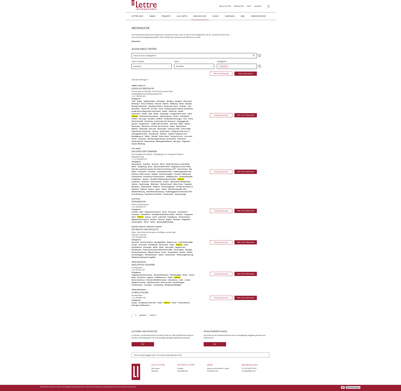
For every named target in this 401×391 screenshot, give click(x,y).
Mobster (135, 129)
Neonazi (161, 219)
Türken (152, 222)
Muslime (153, 219)
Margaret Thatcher (139, 282)
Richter (182, 252)
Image (152, 16)
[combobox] (152, 66)
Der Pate (154, 109)
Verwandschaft (137, 141)
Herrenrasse (163, 245)
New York (152, 129)
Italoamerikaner (166, 116)
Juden (154, 217)
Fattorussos (136, 114)
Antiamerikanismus (161, 275)
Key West (151, 119)
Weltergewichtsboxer (164, 141)
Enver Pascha (183, 169)
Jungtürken (136, 182)
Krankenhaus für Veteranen (165, 121)
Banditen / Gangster (174, 101)
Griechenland (137, 176)
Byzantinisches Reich (162, 166)
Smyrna (151, 189)
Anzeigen (230, 16)
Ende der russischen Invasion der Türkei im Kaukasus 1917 (154, 169)
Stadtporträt (157, 94)
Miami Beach (181, 126)
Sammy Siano (165, 131)
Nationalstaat (146, 187)
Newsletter (239, 6)
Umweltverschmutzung (155, 192)
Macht (155, 247)
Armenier (155, 164)
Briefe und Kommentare (140, 204)
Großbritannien (172, 176)
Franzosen (151, 171)
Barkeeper (136, 104)
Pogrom (169, 219)
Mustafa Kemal (166, 184)
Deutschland (182, 212)
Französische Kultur (164, 171)
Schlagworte (222, 61)
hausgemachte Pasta (178, 114)
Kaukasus (145, 182)
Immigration (136, 179)
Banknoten (187, 101)
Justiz (186, 245)
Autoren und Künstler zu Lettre (218, 368)
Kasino (176, 116)
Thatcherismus (137, 285)
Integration (188, 214)
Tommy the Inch (176, 136)
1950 (133, 101)
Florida (144, 114)
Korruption (147, 247)
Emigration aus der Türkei (181, 166)
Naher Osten (178, 184)
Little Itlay (173, 124)
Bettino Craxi (172, 242)
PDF (142, 344)
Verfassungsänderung (185, 255)
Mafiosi (187, 124)
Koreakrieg (149, 121)
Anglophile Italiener (143, 264)
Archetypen (160, 101)
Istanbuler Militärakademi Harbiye (163, 179)
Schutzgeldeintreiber (139, 134)
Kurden (166, 182)
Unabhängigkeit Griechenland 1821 (178, 192)
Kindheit (159, 119)
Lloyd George (144, 184)
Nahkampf (143, 129)
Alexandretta (136, 164)
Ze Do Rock (136, 199)
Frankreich (142, 171)
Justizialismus (137, 247)
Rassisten (176, 219)
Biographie (135, 157)
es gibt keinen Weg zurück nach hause (146, 111)
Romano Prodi (166, 282)
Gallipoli (155, 174)
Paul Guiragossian (168, 187)
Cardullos (182, 106)
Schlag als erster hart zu (180, 131)
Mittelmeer (154, 184)
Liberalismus (173, 280)
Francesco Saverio (154, 227)
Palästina (156, 187)
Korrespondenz (137, 267)
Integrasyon (139, 201)
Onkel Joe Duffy (174, 129)
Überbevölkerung (138, 192)
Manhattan (136, 126)
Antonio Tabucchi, (139, 227)
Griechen (179, 214)
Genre (176, 61)
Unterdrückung (137, 194)
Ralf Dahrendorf (153, 282)
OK (343, 387)
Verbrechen (181, 139)
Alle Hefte (182, 16)
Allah (141, 212)
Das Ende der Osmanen (144, 151)
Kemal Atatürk (156, 182)
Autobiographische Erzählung (142, 94)
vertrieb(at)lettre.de (248, 371)
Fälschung (172, 111)
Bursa (150, 166)
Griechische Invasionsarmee (154, 176)
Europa (134, 245)
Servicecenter (258, 16)
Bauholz (158, 104)
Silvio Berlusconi (151, 255)
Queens (155, 131)
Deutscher (172, 212)
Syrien (157, 189)
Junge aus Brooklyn (143, 88)
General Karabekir (166, 174)
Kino (185, 119)
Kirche (190, 119)
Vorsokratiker (168, 194)
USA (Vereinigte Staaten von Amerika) (161, 139)
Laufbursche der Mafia (159, 124)
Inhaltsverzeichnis (221, 115)
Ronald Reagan (178, 282)
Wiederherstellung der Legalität (143, 257)
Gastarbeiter (145, 214)
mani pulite (169, 247)
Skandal (154, 136)
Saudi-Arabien (137, 222)
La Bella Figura (140, 292)
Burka (164, 212)
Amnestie (135, 242)
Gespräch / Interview (139, 235)
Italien (189, 114)
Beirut (162, 164)
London (187, 280)
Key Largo (142, 119)
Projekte (166, 16)
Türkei (164, 189)
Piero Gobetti (179, 250)
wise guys (176, 141)
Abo (243, 16)
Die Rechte (141, 277)
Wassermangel (180, 194)
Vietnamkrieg (149, 141)
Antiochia (146, 164)
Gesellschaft (152, 245)
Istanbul (145, 179)
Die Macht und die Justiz (145, 229)
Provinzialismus (184, 303)
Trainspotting (158, 285)
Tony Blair (148, 285)
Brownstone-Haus (171, 106)
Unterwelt (142, 139)
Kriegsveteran (144, 124)
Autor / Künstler (138, 61)
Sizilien (147, 136)
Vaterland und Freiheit (153, 194)
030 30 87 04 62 (251, 368)
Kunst (216, 16)
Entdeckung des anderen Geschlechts (179, 109)
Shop (249, 6)
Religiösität (186, 219)
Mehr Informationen (353, 387)
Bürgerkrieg (142, 166)
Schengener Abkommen (141, 305)
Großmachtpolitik (186, 176)
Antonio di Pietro (146, 242)
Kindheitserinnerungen (173, 119)
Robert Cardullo (138, 86)
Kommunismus (184, 217)
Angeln (139, 101)
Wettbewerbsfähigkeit (173, 285)
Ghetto (156, 114)
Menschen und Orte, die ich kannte (155, 126)
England (150, 277)
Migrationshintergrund (140, 219)
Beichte (166, 104)
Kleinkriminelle (137, 121)
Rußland (143, 189)
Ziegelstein (186, 141)
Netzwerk (154, 371)
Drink (161, 109)
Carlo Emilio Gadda (185, 242)
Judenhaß (162, 217)
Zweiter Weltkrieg (138, 144)
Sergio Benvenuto (139, 262)
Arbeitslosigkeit (176, 275)
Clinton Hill (145, 109)
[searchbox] (151, 66)
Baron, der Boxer (147, 104)
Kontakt (257, 6)
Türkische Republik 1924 (177, 189)
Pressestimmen (212, 371)
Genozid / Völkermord (182, 174)
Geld (150, 114)
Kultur (174, 303)
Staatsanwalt (170, 255)
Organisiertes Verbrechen (141, 131)
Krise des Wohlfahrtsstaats (156, 280)
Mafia (181, 124)
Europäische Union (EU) (147, 303)
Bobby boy (174, 104)
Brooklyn (188, 104)
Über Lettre (155, 368)
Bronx (181, 104)
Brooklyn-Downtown (139, 106)
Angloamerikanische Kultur (142, 275)
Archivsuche (200, 16)
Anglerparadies (149, 101)
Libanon (135, 184)
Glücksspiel (164, 114)
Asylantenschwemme (153, 212)
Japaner (148, 217)
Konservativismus (138, 280)
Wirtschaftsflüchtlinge (165, 222)
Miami (172, 126)
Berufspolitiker (160, 242)
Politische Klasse (154, 252)
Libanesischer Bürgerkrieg (180, 182)
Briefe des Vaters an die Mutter (178, 164)
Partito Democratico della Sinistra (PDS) (157, 250)
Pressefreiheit (173, 252)
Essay (142, 157)
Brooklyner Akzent (156, 106)
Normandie (162, 129)
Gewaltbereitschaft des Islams (163, 214)
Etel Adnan (136, 148)
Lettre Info (137, 16)
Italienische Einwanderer (149, 116)
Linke (181, 280)
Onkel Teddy (186, 129)
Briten (134, 166)
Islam (134, 217)
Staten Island (164, 136)
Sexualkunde (154, 134)
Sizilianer (163, 134)
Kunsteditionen (182, 371)
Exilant (164, 111)
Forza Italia (142, 245)
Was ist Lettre (225, 6)
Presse (163, 252)
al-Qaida (135, 212)
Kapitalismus (172, 217)
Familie (180, 111)
